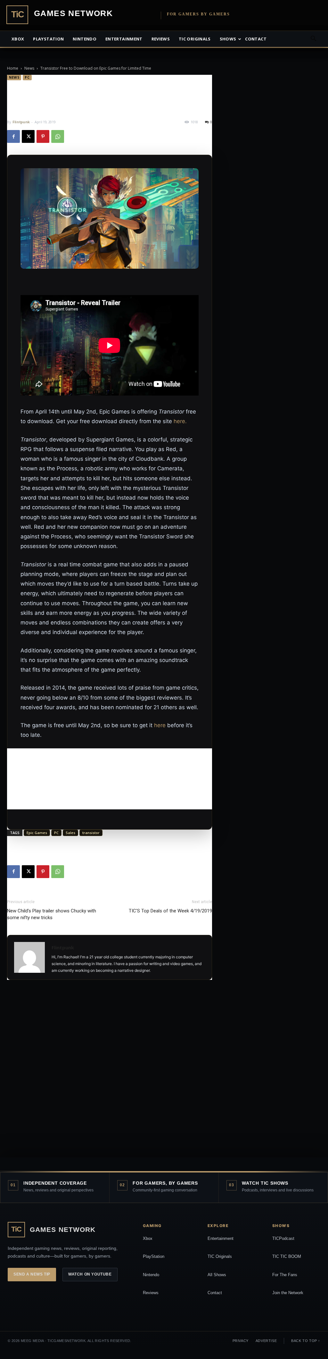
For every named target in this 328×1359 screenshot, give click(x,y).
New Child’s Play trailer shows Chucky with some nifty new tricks (51, 914)
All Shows (217, 1274)
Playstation (48, 39)
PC (27, 77)
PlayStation (153, 1256)
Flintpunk (21, 121)
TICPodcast (283, 1238)
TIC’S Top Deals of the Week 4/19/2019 (170, 911)
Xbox (18, 39)
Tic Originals (195, 39)
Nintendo (84, 39)
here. (180, 421)
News (29, 68)
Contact (255, 39)
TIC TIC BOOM (286, 1256)
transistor (91, 832)
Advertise (266, 1341)
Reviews (161, 39)
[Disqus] (109, 1075)
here (160, 725)
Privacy (241, 1341)
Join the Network (287, 1292)
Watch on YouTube (90, 1274)
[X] (28, 136)
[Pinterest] (43, 136)
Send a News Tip (31, 1274)
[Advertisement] (109, 778)
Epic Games (37, 832)
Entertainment (124, 39)
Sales (70, 832)
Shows (228, 39)
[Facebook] (13, 136)
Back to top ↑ (305, 1341)
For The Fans (284, 1274)
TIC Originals (220, 1256)
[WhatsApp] (57, 136)
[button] (313, 39)
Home (12, 68)
